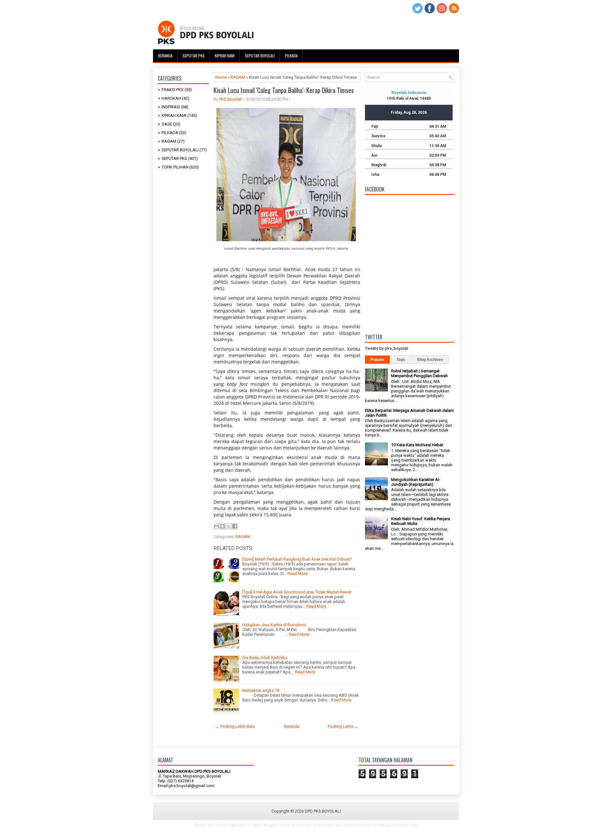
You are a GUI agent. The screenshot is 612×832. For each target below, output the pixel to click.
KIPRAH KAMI (174, 115)
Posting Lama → (343, 726)
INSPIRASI (171, 106)
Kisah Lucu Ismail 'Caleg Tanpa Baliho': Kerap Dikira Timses (284, 90)
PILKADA (170, 132)
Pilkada (291, 55)
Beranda (165, 55)
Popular (377, 359)
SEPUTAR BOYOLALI (180, 149)
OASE (167, 124)
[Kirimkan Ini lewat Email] (216, 526)
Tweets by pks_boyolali (386, 348)
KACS (256, 825)
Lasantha (303, 825)
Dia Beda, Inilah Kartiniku (264, 657)
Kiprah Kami (225, 55)
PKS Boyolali (230, 99)
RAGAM (169, 141)
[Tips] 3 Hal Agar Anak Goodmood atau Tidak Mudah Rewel (296, 592)
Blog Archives (430, 359)
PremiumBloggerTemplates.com (342, 825)
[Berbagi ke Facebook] (234, 526)
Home (221, 77)
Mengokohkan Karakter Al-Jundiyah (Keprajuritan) (415, 482)
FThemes (220, 825)
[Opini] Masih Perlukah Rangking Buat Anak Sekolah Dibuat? (297, 559)
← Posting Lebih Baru (235, 726)
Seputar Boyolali (260, 55)
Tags (401, 359)
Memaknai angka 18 (260, 690)
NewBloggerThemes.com (396, 825)
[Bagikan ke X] (228, 526)
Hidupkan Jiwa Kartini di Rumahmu (274, 624)
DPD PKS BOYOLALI (323, 811)
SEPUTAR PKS (174, 158)
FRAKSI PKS (173, 89)
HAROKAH (171, 98)
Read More (298, 573)
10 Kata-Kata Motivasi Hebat (417, 444)
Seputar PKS (194, 55)
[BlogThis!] (222, 526)
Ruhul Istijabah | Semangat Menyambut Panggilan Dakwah (419, 373)
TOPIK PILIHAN (175, 167)
